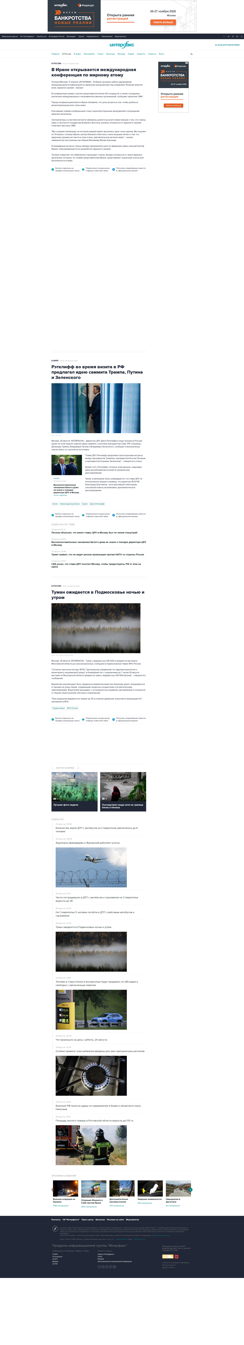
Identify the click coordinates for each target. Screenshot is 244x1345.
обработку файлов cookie (160, 1235)
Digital (131, 54)
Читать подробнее (66, 490)
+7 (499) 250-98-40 (121, 1239)
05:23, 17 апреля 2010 (71, 64)
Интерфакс (122, 45)
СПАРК (55, 1254)
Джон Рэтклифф (97, 504)
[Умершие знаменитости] (150, 1196)
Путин (55, 504)
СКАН (100, 1257)
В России (66, 54)
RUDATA (101, 1259)
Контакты (56, 1219)
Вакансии (100, 1219)
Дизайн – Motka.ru (168, 1267)
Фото (161, 54)
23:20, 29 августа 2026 (69, 192)
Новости (141, 54)
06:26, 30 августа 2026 (69, 361)
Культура (110, 54)
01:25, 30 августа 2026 (71, 586)
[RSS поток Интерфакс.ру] (110, 1266)
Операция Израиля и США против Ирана (92, 1201)
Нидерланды (58, 272)
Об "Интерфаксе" (27, 36)
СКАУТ (55, 1259)
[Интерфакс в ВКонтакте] (107, 1266)
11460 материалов (60, 1206)
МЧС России (72, 708)
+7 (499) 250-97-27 (139, 1239)
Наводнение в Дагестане (173, 1200)
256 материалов (116, 1206)
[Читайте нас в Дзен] (99, 1266)
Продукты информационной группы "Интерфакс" (89, 1246)
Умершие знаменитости (150, 1199)
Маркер (55, 1261)
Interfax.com (41, 36)
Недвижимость (93, 36)
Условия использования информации (175, 1263)
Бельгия (89, 272)
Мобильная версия (10, 36)
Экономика (89, 54)
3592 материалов (89, 1207)
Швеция (79, 272)
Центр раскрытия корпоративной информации (115, 1261)
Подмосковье (58, 708)
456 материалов (145, 1203)
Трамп (84, 504)
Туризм (81, 36)
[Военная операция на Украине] (65, 1196)
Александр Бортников (69, 504)
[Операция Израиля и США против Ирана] (93, 1197)
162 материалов (173, 1206)
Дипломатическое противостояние (118, 1200)
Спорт (100, 54)
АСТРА (55, 1264)
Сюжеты (152, 54)
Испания (69, 272)
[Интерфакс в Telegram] (103, 1266)
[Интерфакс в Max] (114, 1266)
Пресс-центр (88, 1219)
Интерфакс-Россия (56, 36)
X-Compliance (57, 1257)
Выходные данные (169, 1265)
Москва (121, 54)
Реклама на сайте (115, 1219)
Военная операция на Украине (64, 1200)
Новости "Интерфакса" (106, 1254)
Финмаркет (71, 36)
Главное (55, 54)
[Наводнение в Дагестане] (178, 1196)
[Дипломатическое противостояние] (122, 1196)
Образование (106, 36)
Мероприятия (120, 36)
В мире (77, 54)
